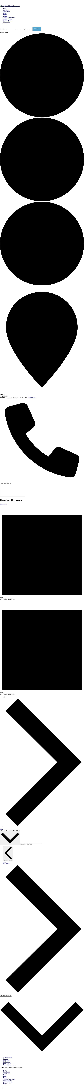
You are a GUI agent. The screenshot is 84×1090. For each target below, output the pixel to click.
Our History (6, 1072)
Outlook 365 (6, 1060)
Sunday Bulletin (7, 1080)
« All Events (3, 504)
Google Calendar (7, 1057)
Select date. (23, 844)
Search (36, 29)
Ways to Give (6, 1083)
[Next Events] (43, 826)
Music (4, 1075)
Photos (5, 1076)
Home (4, 1070)
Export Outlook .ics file (9, 1065)
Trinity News (6, 1073)
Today (1, 829)
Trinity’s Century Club (9, 1079)
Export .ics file (7, 1063)
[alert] (42, 552)
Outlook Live (6, 1062)
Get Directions (32, 397)
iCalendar (5, 1059)
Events (5, 1077)
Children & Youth (7, 1082)
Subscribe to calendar (6, 995)
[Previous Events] (4, 697)
